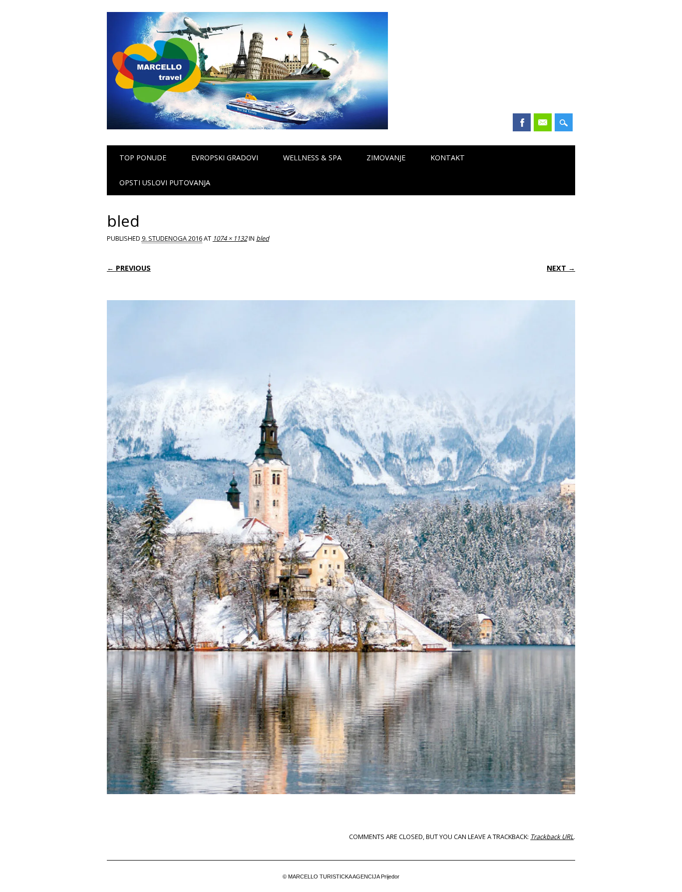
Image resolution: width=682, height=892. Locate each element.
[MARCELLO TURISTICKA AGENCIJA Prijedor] (247, 127)
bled (262, 238)
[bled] (341, 804)
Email (543, 122)
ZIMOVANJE (385, 157)
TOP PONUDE (142, 157)
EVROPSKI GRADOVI (224, 157)
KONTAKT (447, 157)
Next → (561, 268)
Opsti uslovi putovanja (164, 182)
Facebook (522, 122)
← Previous (129, 268)
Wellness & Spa (312, 157)
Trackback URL (552, 836)
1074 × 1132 (230, 238)
